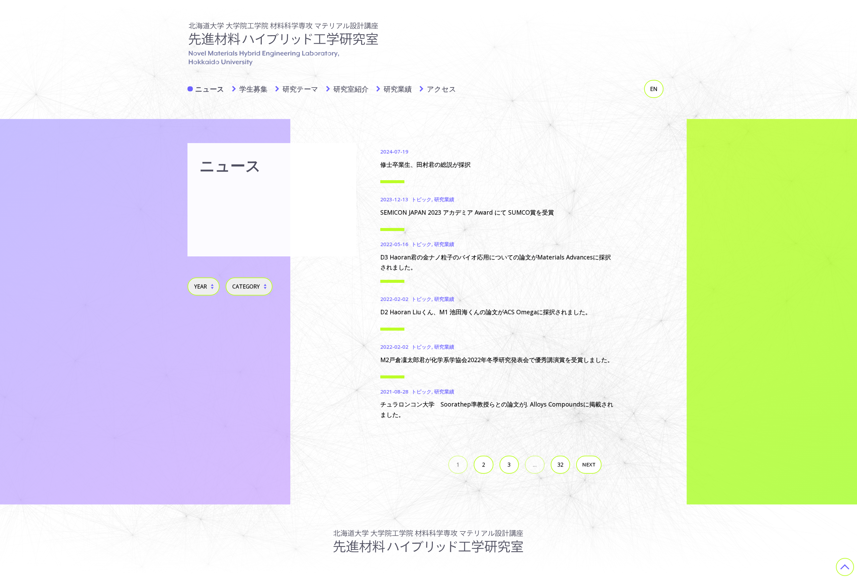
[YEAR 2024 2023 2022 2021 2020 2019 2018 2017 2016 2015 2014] (203, 286)
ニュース (209, 89)
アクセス (441, 89)
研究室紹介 (351, 89)
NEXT (589, 464)
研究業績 (398, 89)
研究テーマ (300, 89)
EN (653, 89)
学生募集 (253, 89)
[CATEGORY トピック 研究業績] (249, 286)
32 (560, 464)
